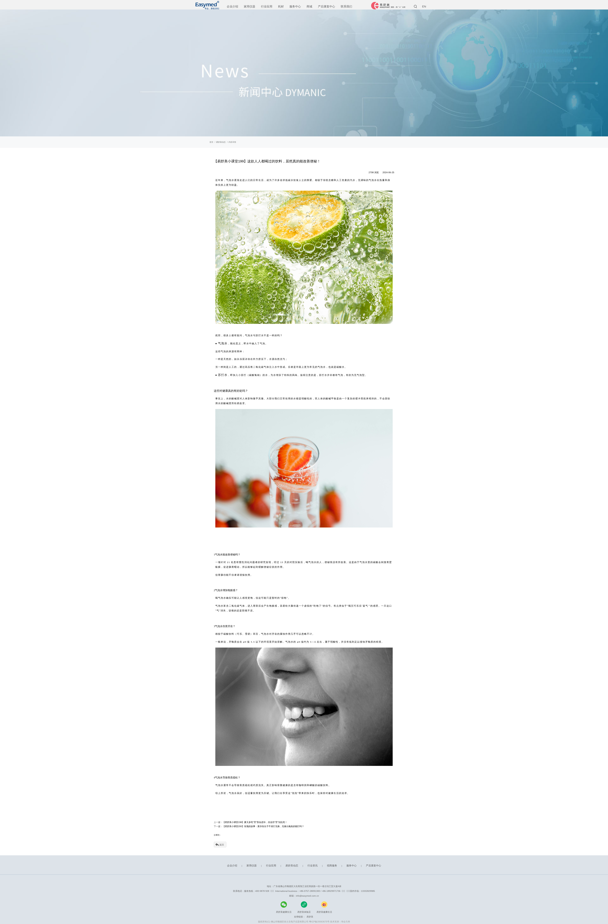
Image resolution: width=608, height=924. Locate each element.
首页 (211, 142)
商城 (309, 6)
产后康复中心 (326, 6)
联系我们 (346, 6)
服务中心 (295, 6)
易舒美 (310, 916)
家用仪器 (249, 6)
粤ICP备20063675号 (319, 921)
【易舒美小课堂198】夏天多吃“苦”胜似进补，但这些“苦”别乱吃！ (255, 822)
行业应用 (266, 6)
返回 (221, 844)
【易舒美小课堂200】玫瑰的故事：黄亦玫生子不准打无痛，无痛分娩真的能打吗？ (263, 826)
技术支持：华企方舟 (340, 921)
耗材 (281, 6)
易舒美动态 (221, 142)
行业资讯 (312, 865)
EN (424, 6)
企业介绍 (232, 6)
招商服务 (332, 865)
